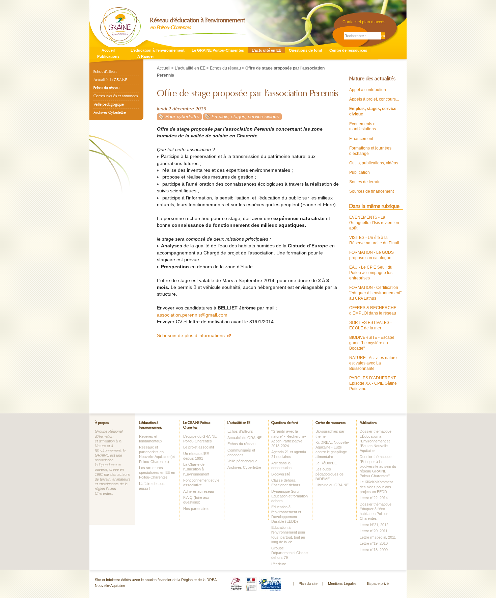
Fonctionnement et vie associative (201, 482)
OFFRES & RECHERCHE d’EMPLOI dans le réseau (372, 310)
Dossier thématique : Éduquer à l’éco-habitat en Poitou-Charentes (376, 511)
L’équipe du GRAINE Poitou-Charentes (200, 438)
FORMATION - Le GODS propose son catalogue (371, 255)
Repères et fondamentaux (150, 438)
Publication (359, 172)
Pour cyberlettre (182, 116)
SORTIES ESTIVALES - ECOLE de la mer (370, 325)
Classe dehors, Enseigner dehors (285, 482)
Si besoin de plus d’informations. (191, 335)
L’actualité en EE (266, 50)
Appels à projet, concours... (374, 99)
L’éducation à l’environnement (158, 50)
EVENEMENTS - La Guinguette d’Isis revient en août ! (374, 222)
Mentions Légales (342, 583)
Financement (361, 138)
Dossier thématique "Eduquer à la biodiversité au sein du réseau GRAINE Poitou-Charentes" (378, 466)
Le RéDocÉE (326, 463)
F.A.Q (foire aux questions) (196, 499)
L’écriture (278, 564)
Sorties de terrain (365, 182)
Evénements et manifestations (363, 126)
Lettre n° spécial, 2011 (378, 537)
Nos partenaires (196, 509)
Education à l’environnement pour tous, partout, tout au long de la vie (288, 534)
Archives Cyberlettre (109, 112)
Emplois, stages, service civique (245, 116)
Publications (108, 56)
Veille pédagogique (108, 104)
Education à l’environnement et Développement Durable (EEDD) (286, 514)
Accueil (108, 50)
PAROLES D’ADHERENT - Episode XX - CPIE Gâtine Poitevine (373, 383)
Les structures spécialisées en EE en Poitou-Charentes (157, 472)
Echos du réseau (225, 68)
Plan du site (308, 583)
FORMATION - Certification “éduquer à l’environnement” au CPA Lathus (375, 293)
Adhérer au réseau (198, 491)
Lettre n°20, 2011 (373, 531)
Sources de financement (371, 191)
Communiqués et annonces (115, 96)
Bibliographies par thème (330, 433)
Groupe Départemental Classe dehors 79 (289, 553)
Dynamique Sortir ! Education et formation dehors (289, 496)
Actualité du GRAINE (110, 79)
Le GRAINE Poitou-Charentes (218, 50)
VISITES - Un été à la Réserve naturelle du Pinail (374, 240)
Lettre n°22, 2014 (374, 498)
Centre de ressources (348, 50)
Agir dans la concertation (281, 465)
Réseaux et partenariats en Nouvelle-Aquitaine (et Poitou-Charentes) (157, 454)
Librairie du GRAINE (332, 485)
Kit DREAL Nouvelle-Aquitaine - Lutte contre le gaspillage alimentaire (332, 449)
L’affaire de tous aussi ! (152, 486)
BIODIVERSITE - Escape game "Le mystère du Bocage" (371, 343)
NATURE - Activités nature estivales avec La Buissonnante (373, 363)
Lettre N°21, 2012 (374, 525)
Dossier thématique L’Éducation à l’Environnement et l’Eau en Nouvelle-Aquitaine (375, 441)
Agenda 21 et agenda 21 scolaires (288, 454)
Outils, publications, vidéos (373, 163)
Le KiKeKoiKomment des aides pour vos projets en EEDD (376, 486)
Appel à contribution (367, 89)
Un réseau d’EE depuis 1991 (196, 456)
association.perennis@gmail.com (192, 315)
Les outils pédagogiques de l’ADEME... (329, 474)
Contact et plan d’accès (363, 22)
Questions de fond (305, 50)
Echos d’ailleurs (105, 71)
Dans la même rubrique (374, 206)
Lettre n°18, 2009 (374, 550)
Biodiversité (280, 474)
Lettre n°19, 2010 (374, 543)
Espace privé (378, 583)
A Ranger (145, 56)
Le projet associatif (198, 447)
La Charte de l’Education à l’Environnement (196, 469)
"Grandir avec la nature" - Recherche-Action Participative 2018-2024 (288, 438)
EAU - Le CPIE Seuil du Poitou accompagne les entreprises (370, 272)
